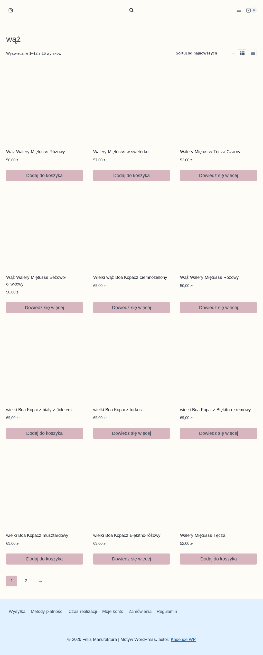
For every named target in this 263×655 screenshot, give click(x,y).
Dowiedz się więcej (218, 175)
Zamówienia (140, 611)
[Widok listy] (253, 53)
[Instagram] (10, 10)
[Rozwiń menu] (238, 10)
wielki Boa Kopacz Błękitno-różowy (127, 535)
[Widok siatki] (242, 53)
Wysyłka (17, 611)
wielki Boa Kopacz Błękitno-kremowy (215, 409)
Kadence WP (183, 639)
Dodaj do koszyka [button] (44, 175)
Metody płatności (47, 611)
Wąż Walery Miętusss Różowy (35, 151)
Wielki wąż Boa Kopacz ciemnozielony (130, 277)
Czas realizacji (83, 611)
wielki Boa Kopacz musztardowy (37, 535)
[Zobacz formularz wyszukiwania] (131, 10)
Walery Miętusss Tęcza (202, 535)
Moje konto (112, 611)
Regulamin (167, 611)
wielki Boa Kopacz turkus (117, 409)
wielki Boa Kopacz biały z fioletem (39, 409)
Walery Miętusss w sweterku (120, 151)
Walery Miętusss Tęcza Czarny (210, 151)
